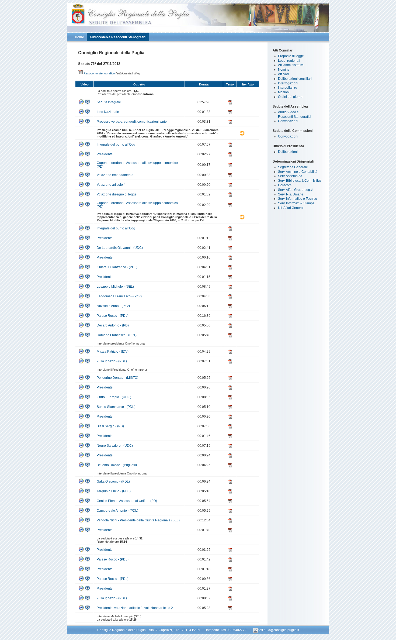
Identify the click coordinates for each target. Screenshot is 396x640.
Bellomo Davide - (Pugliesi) (117, 465)
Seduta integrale (109, 102)
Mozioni (284, 92)
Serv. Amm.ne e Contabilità (297, 172)
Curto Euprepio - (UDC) (114, 397)
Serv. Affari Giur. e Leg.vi (295, 190)
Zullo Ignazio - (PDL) (112, 361)
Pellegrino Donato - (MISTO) (117, 378)
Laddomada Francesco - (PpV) (119, 296)
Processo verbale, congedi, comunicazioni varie (132, 121)
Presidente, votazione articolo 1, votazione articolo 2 (135, 608)
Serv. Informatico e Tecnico (297, 199)
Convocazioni (288, 121)
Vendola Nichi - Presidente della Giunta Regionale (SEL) (138, 520)
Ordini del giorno (290, 97)
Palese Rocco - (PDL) (112, 316)
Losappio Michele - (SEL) (115, 286)
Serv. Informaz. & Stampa (296, 203)
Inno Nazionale (108, 112)
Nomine (284, 69)
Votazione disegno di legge (117, 194)
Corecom (284, 185)
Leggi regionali (289, 61)
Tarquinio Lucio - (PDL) (114, 491)
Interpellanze (287, 88)
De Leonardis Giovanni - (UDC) (120, 248)
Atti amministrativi (291, 65)
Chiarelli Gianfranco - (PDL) (117, 267)
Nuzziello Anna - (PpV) (113, 306)
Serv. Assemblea (290, 176)
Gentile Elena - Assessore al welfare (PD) (127, 501)
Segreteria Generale (293, 167)
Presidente (105, 154)
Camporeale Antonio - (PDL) (117, 510)
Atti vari (283, 74)
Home (79, 37)
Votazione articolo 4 (111, 185)
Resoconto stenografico (99, 73)
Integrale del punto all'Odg (116, 144)
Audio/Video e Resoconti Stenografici (117, 37)
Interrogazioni (288, 83)
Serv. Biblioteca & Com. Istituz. (300, 181)
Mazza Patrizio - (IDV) (112, 351)
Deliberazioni (288, 152)
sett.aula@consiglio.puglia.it (278, 630)
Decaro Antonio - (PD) (113, 325)
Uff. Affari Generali (291, 208)
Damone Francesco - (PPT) (117, 335)
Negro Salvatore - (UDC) (115, 446)
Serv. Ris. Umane (290, 194)
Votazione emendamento (115, 175)
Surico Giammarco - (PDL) (116, 407)
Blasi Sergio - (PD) (110, 426)
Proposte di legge (291, 56)
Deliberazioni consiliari (295, 79)
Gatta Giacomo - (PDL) (113, 481)
